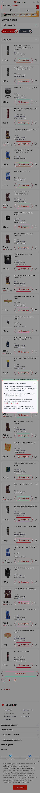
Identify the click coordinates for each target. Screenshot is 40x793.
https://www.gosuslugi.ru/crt (11, 403)
